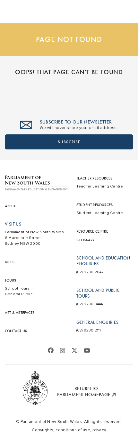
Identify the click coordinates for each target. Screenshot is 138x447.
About (11, 206)
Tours (10, 280)
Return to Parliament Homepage (84, 392)
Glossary (85, 240)
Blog (9, 262)
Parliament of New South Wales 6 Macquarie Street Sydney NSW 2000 (34, 238)
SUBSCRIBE (69, 142)
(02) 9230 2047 (90, 272)
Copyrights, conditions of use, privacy (69, 430)
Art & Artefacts (19, 312)
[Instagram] (62, 350)
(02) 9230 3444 (89, 304)
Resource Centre (92, 231)
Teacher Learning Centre (99, 186)
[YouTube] (87, 350)
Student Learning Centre (99, 213)
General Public (18, 294)
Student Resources (94, 204)
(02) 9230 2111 (88, 330)
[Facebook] (51, 350)
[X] (74, 350)
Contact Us (16, 330)
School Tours (17, 288)
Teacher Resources (94, 178)
